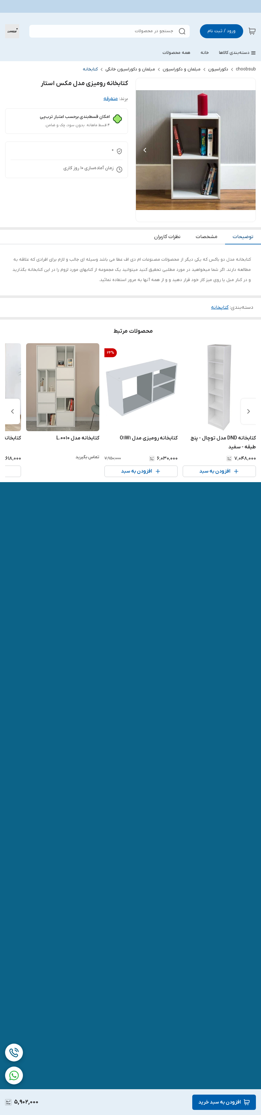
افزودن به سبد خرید (219, 1102)
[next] (12, 411)
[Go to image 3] (188, 215)
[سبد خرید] (252, 31)
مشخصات (206, 237)
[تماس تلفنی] (14, 1052)
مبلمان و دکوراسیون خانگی (130, 69)
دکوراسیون (218, 69)
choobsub (246, 69)
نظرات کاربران (167, 237)
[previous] (248, 411)
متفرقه (110, 99)
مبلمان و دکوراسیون (182, 69)
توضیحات (243, 237)
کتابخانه (90, 69)
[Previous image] (145, 150)
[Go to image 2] (193, 215)
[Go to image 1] (201, 215)
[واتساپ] (14, 1075)
